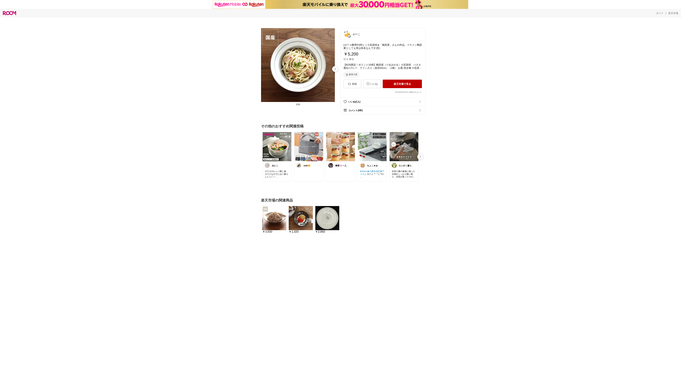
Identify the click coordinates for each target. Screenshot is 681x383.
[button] (347, 34)
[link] (277, 146)
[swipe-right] (335, 69)
